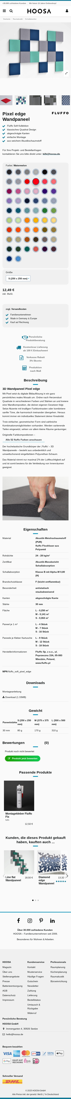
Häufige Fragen (35, 976)
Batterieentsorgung (12, 986)
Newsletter (32, 986)
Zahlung (31, 990)
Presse (6, 981)
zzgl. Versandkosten (16, 309)
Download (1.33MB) (15, 697)
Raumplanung (58, 967)
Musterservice (34, 972)
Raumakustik (57, 976)
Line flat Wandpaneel (13, 879)
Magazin (6, 967)
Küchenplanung (59, 972)
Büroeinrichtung (59, 981)
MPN (5, 671)
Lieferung (32, 995)
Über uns (7, 972)
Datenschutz (9, 995)
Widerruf (31, 1013)
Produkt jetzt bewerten (24, 758)
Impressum (8, 1000)
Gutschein (32, 981)
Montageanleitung (11, 691)
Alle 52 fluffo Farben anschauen (24, 439)
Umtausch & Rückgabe (33, 1006)
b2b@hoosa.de (51, 154)
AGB (4, 990)
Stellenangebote (10, 976)
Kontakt (31, 967)
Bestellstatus (34, 1000)
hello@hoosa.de (14, 1034)
